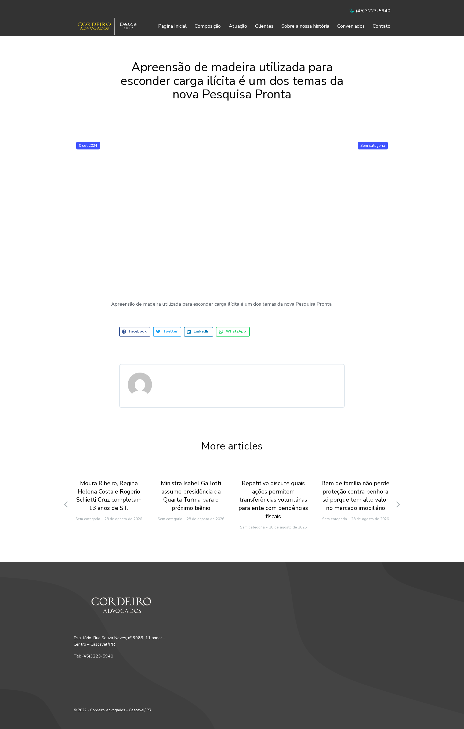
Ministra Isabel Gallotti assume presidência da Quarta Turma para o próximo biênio (191, 495)
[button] (134, 332)
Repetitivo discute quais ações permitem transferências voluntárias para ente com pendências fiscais (273, 499)
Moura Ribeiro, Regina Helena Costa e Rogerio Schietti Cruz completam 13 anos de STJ (109, 495)
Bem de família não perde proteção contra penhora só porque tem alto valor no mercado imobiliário (355, 495)
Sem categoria (372, 145)
